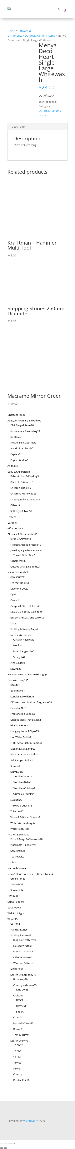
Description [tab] (19, 126)
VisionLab (29, 1121)
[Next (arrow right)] (5, 1148)
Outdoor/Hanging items (40, 35)
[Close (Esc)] (13, 1143)
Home (11, 31)
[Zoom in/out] (1, 1143)
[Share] (9, 1143)
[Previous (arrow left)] (1, 1148)
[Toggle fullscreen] (5, 1143)
